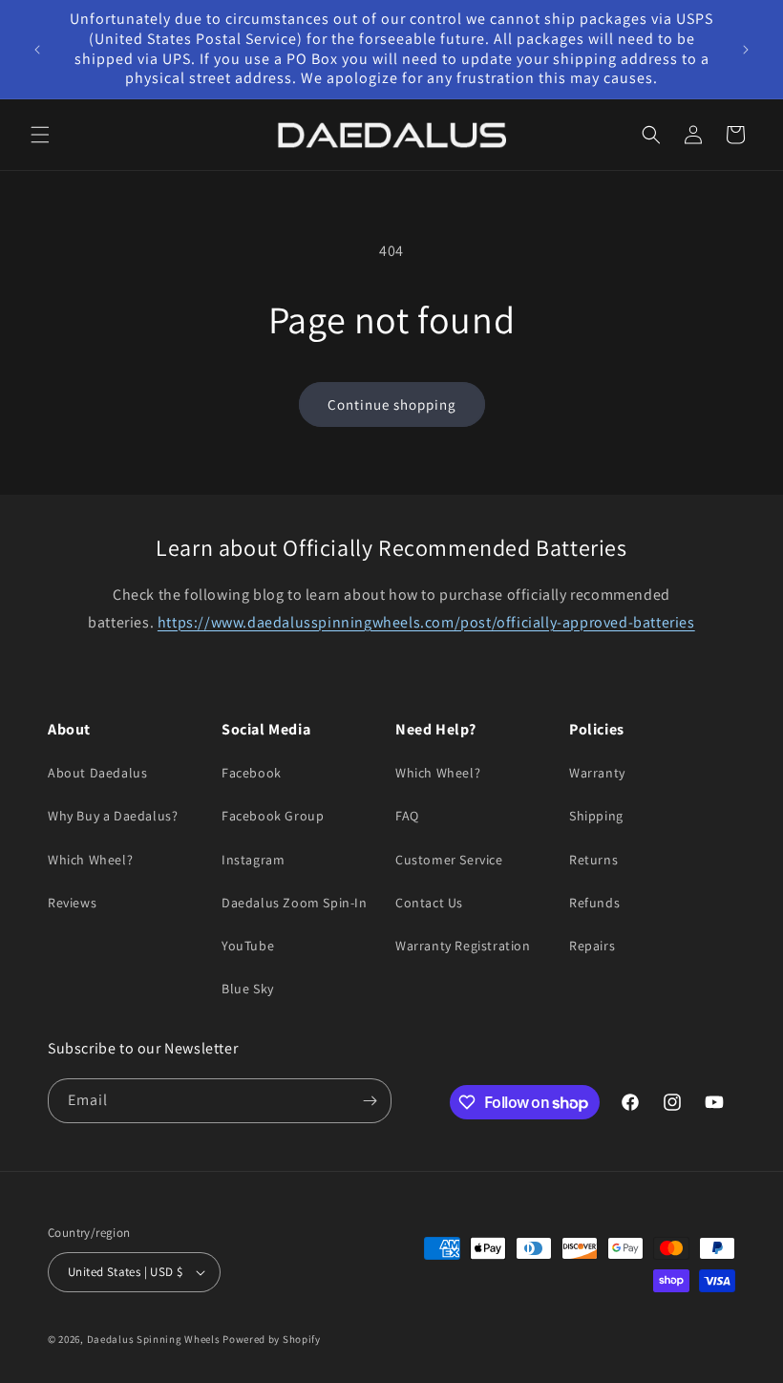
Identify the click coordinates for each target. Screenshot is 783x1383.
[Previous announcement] (37, 50)
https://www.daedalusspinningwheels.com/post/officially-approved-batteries (426, 622)
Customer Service (449, 859)
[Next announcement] (746, 50)
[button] (40, 135)
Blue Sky (248, 988)
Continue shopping (392, 404)
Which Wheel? (90, 859)
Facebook (252, 772)
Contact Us (429, 902)
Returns (593, 859)
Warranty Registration (463, 945)
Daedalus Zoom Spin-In (295, 902)
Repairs (592, 945)
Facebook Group (273, 815)
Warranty (597, 772)
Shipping (596, 815)
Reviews (72, 902)
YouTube (248, 945)
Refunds (594, 902)
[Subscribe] (370, 1100)
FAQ (407, 815)
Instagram (253, 859)
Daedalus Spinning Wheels (154, 1339)
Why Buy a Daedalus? (113, 815)
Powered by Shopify (271, 1339)
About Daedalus (97, 772)
